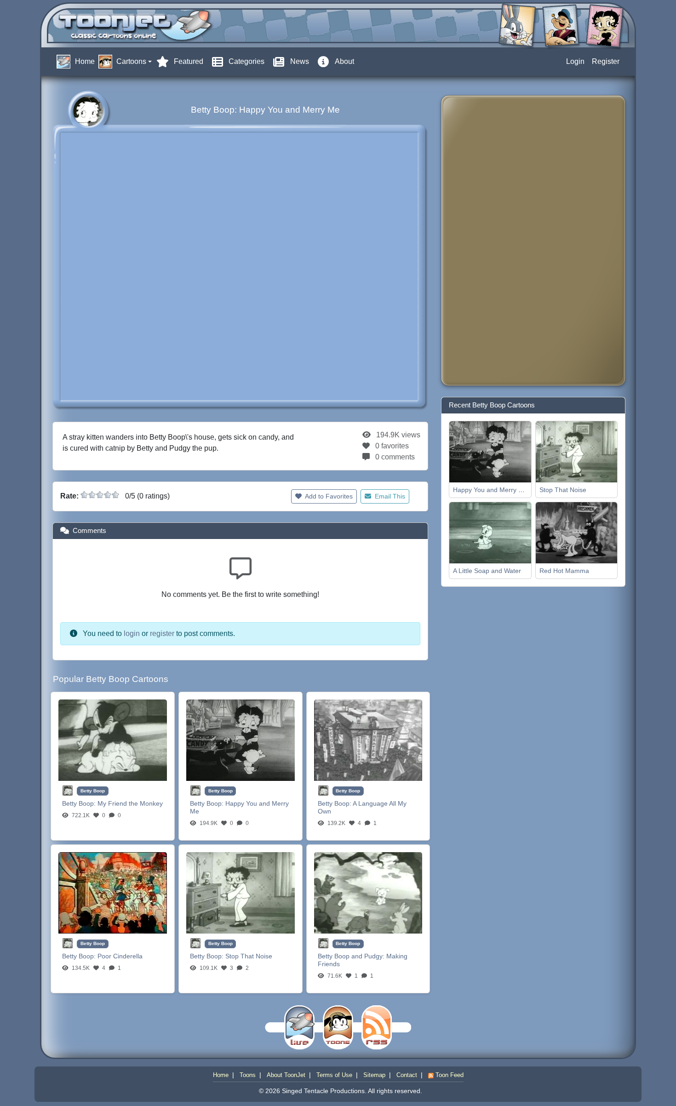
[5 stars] (115, 495)
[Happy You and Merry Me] (240, 740)
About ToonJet (286, 1075)
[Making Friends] (368, 892)
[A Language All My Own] (368, 740)
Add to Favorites (328, 496)
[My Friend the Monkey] (112, 740)
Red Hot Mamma (564, 570)
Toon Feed (449, 1075)
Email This (389, 496)
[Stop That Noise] (240, 892)
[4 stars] (107, 495)
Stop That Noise (248, 956)
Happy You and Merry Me (490, 489)
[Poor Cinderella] (112, 892)
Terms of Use (334, 1075)
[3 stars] (99, 495)
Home (221, 1075)
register (162, 633)
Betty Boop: (79, 803)
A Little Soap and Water (487, 570)
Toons (248, 1075)
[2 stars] (92, 495)
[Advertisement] (485, 240)
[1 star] (84, 495)
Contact (406, 1075)
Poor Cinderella (120, 956)
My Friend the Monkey (130, 803)
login (132, 633)
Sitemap (374, 1075)
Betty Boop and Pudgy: (352, 956)
